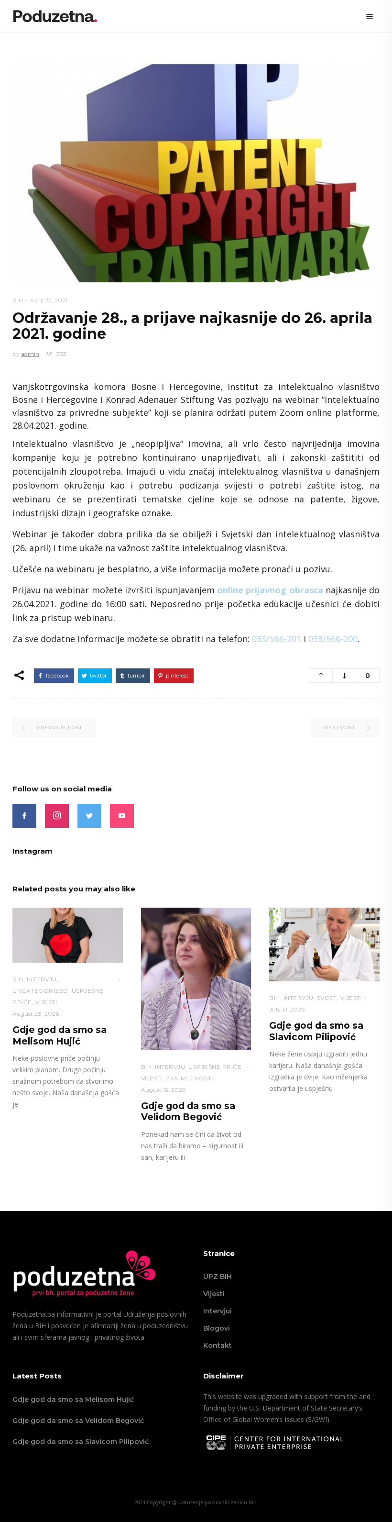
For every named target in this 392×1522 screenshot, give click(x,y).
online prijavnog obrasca (270, 590)
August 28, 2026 (35, 1013)
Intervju (42, 979)
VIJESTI (46, 1002)
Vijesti (214, 1293)
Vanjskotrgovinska (53, 386)
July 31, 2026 (287, 1009)
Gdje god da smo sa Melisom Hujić (59, 1035)
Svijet (327, 997)
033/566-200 (333, 638)
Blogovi (216, 1328)
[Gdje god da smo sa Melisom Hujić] (67, 935)
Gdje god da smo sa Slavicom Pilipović (316, 1031)
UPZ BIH (217, 1276)
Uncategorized (40, 990)
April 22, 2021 (48, 300)
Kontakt (217, 1345)
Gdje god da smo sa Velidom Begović (188, 1111)
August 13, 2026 (163, 1089)
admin (30, 353)
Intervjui (217, 1311)
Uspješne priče (214, 1066)
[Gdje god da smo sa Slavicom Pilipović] (324, 944)
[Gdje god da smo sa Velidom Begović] (196, 979)
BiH (17, 300)
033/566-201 (276, 638)
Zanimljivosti (189, 1078)
